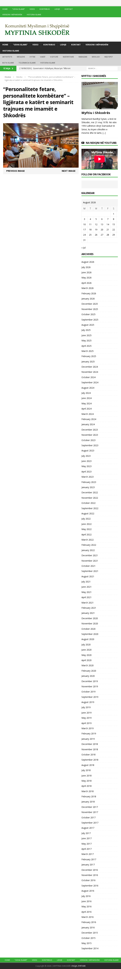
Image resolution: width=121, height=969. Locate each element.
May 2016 (86, 906)
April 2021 (86, 597)
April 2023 (86, 471)
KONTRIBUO (45, 9)
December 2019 (89, 681)
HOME (5, 9)
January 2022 (88, 550)
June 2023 (86, 461)
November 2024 (89, 371)
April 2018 (86, 785)
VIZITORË (54, 57)
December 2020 (89, 618)
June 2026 (86, 272)
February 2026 (88, 293)
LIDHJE (57, 9)
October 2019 (88, 691)
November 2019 (89, 686)
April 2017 (86, 848)
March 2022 (87, 539)
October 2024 (88, 377)
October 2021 (88, 565)
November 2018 (89, 749)
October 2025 (88, 314)
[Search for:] (102, 68)
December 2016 (89, 869)
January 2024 (88, 424)
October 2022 (88, 502)
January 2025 (88, 361)
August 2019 (87, 702)
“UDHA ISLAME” (18, 9)
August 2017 (87, 827)
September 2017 (89, 822)
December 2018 (89, 744)
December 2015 (89, 932)
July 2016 (86, 896)
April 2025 (86, 345)
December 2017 (89, 806)
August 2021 (87, 576)
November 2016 (89, 875)
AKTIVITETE (7, 57)
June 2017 (86, 838)
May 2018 (86, 780)
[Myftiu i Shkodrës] (99, 107)
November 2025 (89, 309)
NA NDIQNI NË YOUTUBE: (101, 143)
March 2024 (87, 413)
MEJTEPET (108, 57)
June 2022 (86, 523)
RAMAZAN (83, 57)
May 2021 (86, 592)
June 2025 (86, 335)
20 (102, 229)
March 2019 (87, 728)
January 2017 (88, 864)
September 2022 (89, 508)
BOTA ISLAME (8, 63)
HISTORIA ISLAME (34, 14)
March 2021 (87, 602)
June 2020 (86, 649)
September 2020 (89, 634)
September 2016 (89, 885)
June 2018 (86, 775)
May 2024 (86, 403)
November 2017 (89, 812)
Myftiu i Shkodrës (95, 113)
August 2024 (87, 387)
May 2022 (86, 529)
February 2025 (88, 356)
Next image (68, 170)
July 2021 (86, 581)
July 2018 (86, 770)
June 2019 (86, 712)
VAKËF (42, 57)
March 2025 (87, 351)
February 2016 (88, 922)
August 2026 (87, 261)
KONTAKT (69, 9)
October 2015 (88, 938)
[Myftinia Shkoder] (60, 29)
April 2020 (86, 660)
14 (108, 224)
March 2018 (87, 791)
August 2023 (87, 450)
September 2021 (89, 571)
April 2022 (86, 534)
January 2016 (88, 927)
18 (90, 229)
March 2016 (87, 916)
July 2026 (86, 267)
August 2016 (87, 890)
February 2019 (88, 733)
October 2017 (88, 817)
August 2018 (87, 765)
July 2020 (86, 644)
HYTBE (32, 57)
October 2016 (88, 880)
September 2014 (89, 948)
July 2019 (86, 707)
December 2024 (89, 366)
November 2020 (89, 623)
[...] (104, 132)
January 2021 (88, 612)
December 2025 (89, 303)
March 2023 (87, 476)
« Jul (83, 247)
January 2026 (88, 298)
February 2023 (88, 482)
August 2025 (87, 324)
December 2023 (89, 429)
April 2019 (86, 723)
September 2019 (89, 696)
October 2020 (88, 628)
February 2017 (88, 859)
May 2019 (86, 717)
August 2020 (87, 639)
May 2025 (86, 340)
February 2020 (88, 670)
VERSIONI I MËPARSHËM (12, 14)
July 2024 (86, 392)
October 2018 (88, 754)
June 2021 (86, 586)
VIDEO (32, 9)
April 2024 (86, 408)
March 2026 (87, 288)
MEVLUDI (96, 57)
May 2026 (86, 277)
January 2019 (88, 738)
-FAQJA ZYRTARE (78, 966)
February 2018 (88, 796)
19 (96, 229)
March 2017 (87, 854)
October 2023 (88, 440)
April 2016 (86, 911)
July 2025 (86, 329)
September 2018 (89, 759)
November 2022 (89, 497)
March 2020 (87, 665)
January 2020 (88, 675)
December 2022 (89, 492)
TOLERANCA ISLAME (27, 63)
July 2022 (86, 518)
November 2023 (89, 434)
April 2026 (86, 282)
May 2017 (86, 843)
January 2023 (88, 487)
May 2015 (86, 943)
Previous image (15, 170)
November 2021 (89, 560)
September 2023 (89, 445)
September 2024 (89, 382)
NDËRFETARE (68, 57)
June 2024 (86, 398)
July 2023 (86, 455)
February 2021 (88, 607)
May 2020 (86, 655)
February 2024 (88, 419)
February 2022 (88, 544)
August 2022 (87, 513)
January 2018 (88, 801)
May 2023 (86, 466)
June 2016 (86, 901)
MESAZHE (21, 57)
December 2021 (89, 555)
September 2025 (89, 319)
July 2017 (86, 833)
